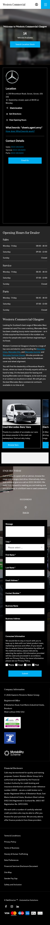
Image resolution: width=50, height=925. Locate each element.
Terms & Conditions (12, 835)
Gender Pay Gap (11, 878)
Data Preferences (11, 860)
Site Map (8, 872)
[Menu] (45, 4)
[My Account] (36, 4)
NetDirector (11, 900)
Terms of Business (11, 848)
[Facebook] (6, 906)
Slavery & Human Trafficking (16, 854)
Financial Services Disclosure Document (21, 866)
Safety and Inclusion (13, 884)
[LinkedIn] (17, 906)
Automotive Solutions (28, 900)
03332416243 (26, 499)
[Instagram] (12, 906)
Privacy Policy (10, 842)
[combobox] (25, 547)
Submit (25, 673)
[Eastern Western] (14, 4)
